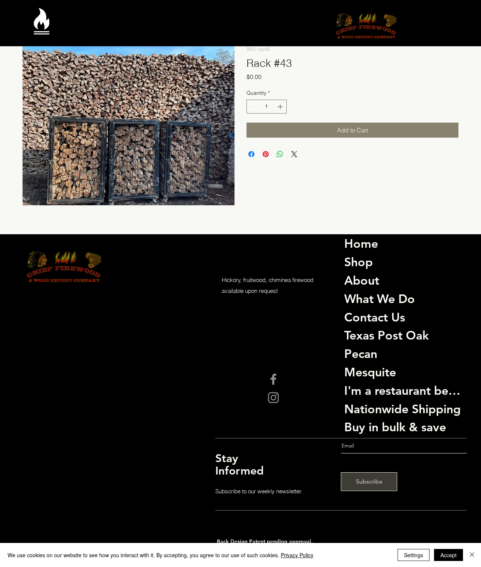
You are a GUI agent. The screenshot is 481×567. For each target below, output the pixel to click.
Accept (448, 555)
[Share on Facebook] (251, 154)
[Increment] (281, 106)
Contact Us (374, 316)
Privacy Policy (297, 555)
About (361, 280)
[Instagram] (273, 397)
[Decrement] (252, 106)
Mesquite (370, 371)
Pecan (360, 353)
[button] (41, 27)
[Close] (471, 555)
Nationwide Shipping (402, 408)
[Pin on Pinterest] (265, 154)
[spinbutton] (266, 106)
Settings (413, 555)
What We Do (379, 298)
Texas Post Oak (386, 335)
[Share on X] (294, 154)
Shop (358, 261)
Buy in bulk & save (395, 426)
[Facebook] (273, 379)
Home (361, 243)
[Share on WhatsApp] (279, 154)
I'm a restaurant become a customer (403, 390)
